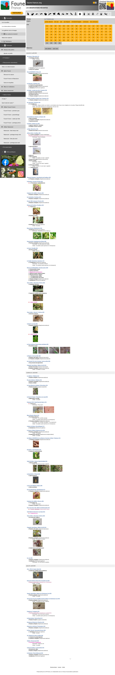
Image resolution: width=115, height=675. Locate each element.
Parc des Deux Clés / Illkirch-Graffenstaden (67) (38, 507)
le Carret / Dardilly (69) (32, 248)
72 (80, 37)
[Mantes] (71, 14)
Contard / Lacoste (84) (32, 323)
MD (51, 43)
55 (76, 34)
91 (93, 40)
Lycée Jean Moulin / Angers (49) (34, 485)
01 (47, 26)
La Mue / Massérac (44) (32, 129)
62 (106, 34)
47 (110, 31)
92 (97, 40)
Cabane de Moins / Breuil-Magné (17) (35, 426)
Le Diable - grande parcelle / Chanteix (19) (37, 90)
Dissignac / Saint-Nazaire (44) (34, 449)
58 (89, 34)
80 (47, 40)
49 (51, 34)
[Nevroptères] (88, 14)
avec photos (48, 48)
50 (55, 34)
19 (55, 28)
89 (85, 40)
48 (47, 34)
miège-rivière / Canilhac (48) (33, 133)
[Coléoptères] (84, 14)
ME (55, 43)
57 (85, 34)
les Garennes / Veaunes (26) (33, 102)
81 (51, 40)
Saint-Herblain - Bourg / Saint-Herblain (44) (37, 461)
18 (51, 28)
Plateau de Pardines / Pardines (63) (35, 205)
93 (101, 40)
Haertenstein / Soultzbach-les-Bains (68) (36, 241)
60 (97, 34)
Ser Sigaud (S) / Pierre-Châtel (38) (35, 635)
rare (61, 21)
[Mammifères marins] (37, 14)
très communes (94, 21)
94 (106, 40)
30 (106, 28)
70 (72, 37)
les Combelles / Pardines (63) (34, 197)
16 (110, 26)
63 (110, 34)
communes (85, 21)
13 (97, 26)
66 (55, 37)
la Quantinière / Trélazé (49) (33, 474)
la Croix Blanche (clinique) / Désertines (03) (37, 385)
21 (59, 28)
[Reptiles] (41, 14)
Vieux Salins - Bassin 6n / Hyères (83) (36, 282)
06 (68, 26)
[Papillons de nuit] (58, 14)
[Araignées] (101, 14)
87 (76, 40)
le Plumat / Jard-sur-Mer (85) (34, 356)
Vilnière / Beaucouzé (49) (33, 641)
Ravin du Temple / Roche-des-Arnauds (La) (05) (38, 580)
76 (97, 37)
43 (93, 31)
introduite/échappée (76, 21)
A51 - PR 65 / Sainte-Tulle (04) (34, 569)
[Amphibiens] (45, 14)
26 (80, 28)
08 (76, 26)
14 (101, 26)
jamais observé (49, 21)
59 (93, 34)
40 (80, 31)
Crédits (63, 667)
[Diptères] (93, 14)
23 (68, 28)
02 (51, 26)
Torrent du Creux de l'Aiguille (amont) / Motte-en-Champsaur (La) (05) (43, 598)
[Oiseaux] (28, 14)
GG (47, 43)
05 (63, 26)
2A (97, 28)
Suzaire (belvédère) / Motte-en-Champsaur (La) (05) (39, 593)
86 (72, 40)
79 (110, 37)
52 (63, 34)
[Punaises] (80, 14)
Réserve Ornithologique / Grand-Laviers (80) (37, 267)
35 (59, 31)
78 (106, 37)
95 (110, 40)
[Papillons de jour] (54, 14)
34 (55, 31)
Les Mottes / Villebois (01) (33, 376)
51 (59, 34)
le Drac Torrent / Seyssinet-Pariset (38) (36, 630)
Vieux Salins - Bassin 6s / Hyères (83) (36, 515)
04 (59, 26)
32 (47, 31)
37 (68, 31)
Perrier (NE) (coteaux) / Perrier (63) (35, 201)
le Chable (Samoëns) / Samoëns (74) (35, 261)
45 (101, 31)
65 (51, 37)
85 (68, 40)
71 (76, 37)
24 (72, 28)
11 (89, 26)
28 (89, 28)
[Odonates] (50, 14)
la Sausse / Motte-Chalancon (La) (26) (36, 430)
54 (72, 34)
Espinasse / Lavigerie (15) (33, 611)
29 (93, 28)
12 (93, 26)
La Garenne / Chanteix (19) (33, 83)
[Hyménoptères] (67, 14)
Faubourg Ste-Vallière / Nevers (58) (35, 193)
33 (51, 31)
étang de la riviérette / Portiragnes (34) (36, 626)
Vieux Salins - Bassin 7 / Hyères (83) (35, 312)
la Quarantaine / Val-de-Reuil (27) (35, 618)
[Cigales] (75, 14)
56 (80, 34)
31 (110, 28)
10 (85, 26)
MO (60, 43)
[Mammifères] (32, 14)
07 (72, 26)
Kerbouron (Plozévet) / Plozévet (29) (35, 622)
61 (101, 34)
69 (68, 37)
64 (47, 37)
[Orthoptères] (63, 14)
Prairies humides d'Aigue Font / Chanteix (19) (37, 98)
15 (106, 26)
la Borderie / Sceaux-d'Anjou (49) (35, 181)
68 (63, 37)
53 (68, 34)
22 (63, 28)
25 (76, 28)
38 (72, 31)
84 (63, 40)
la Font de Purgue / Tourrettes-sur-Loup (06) (37, 397)
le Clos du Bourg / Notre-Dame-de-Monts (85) (37, 344)
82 (55, 40)
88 (80, 40)
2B (101, 28)
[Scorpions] (106, 14)
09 (80, 26)
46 (106, 31)
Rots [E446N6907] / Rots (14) (34, 72)
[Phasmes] (97, 14)
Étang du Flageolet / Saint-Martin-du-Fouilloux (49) (39, 177)
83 (59, 40)
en (95, 2)
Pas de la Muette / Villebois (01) (34, 380)
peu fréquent (67, 21)
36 (63, 31)
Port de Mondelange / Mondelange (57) (36, 489)
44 (97, 31)
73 (85, 37)
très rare (56, 21)
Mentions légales (53, 667)
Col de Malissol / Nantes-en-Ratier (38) (36, 116)
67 (59, 37)
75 (93, 37)
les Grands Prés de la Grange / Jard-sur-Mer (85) (38, 361)
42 (89, 31)
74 (89, 37)
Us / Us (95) (29, 558)
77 (101, 37)
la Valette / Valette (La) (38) (33, 123)
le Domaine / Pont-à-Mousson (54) (35, 653)
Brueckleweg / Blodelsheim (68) (34, 228)
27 (85, 28)
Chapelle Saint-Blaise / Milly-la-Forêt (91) (36, 365)
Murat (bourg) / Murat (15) (33, 415)
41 (85, 31)
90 (89, 40)
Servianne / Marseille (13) (33, 56)
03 (55, 26)
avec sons (55, 48)
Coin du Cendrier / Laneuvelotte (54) (35, 647)
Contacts (59, 667)
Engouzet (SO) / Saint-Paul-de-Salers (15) (36, 402)
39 (76, 31)
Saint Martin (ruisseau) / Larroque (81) (36, 511)
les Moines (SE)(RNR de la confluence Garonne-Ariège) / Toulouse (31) (43, 438)
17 (47, 28)
